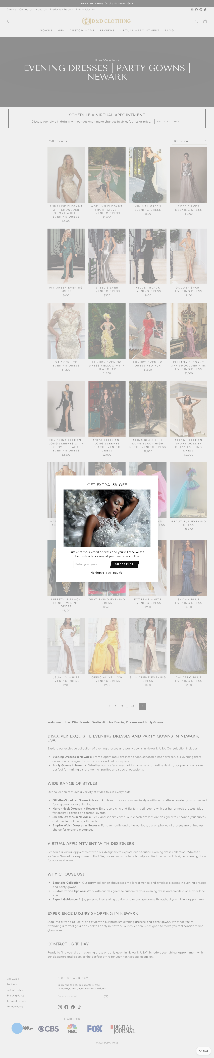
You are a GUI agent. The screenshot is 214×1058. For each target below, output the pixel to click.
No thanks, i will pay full (107, 573)
